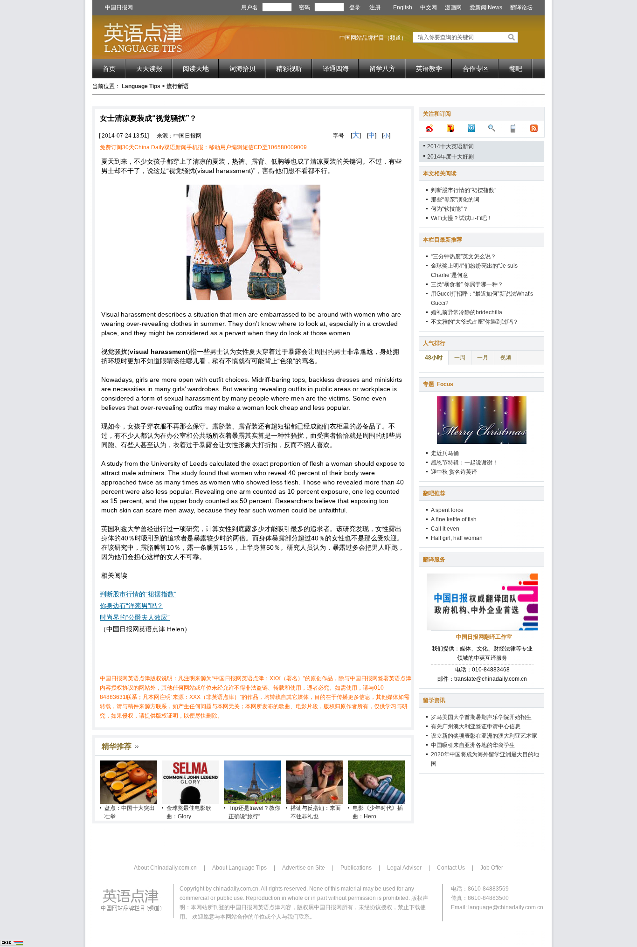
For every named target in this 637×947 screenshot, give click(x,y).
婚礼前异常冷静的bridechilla (466, 312)
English (402, 7)
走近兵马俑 (445, 453)
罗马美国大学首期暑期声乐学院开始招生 (481, 717)
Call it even (445, 528)
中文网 (428, 7)
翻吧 (515, 68)
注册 (375, 7)
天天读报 (149, 68)
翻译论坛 (521, 7)
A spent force (447, 510)
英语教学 (429, 68)
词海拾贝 (242, 68)
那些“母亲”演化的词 (455, 199)
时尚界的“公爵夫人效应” (135, 617)
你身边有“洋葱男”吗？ (131, 605)
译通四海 (336, 68)
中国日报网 (119, 7)
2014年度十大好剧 (450, 156)
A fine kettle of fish (454, 519)
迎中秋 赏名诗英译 (454, 472)
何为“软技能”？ (449, 209)
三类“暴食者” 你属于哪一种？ (467, 284)
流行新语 (177, 86)
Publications (356, 867)
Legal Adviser (404, 867)
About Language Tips (239, 867)
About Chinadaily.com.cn (165, 867)
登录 (354, 7)
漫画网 (453, 7)
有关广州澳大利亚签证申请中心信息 (475, 726)
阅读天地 (196, 68)
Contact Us (451, 867)
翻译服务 (434, 559)
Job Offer (491, 867)
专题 (438, 384)
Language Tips (141, 86)
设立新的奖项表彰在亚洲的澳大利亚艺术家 (484, 736)
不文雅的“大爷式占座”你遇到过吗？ (475, 321)
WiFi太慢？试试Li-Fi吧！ (461, 218)
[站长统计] (11, 943)
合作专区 (476, 68)
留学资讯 (434, 700)
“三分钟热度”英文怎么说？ (463, 256)
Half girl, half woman (457, 538)
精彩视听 (289, 68)
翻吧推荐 (434, 493)
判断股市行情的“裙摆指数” (138, 594)
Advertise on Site (303, 867)
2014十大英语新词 (450, 146)
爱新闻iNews (486, 7)
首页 (109, 68)
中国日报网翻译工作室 (484, 637)
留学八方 (382, 68)
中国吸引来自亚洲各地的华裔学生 (473, 745)
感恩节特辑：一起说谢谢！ (464, 462)
